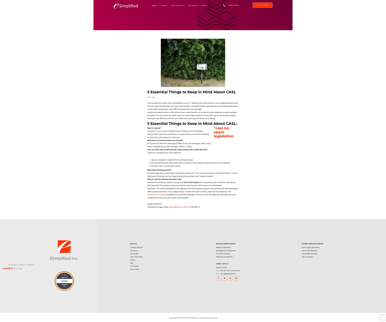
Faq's (132, 263)
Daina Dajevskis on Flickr (177, 207)
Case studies (134, 254)
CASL (149, 97)
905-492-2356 (225, 271)
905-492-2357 (235, 271)
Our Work (193, 5)
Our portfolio (134, 266)
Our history (134, 251)
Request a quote (221, 267)
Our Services (177, 5)
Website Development (223, 247)
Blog (204, 5)
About (164, 5)
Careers (132, 260)
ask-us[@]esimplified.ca (228, 274)
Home (154, 5)
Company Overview (136, 247)
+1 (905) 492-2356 (233, 5)
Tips (153, 97)
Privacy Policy (134, 269)
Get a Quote (262, 5)
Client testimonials (136, 257)
